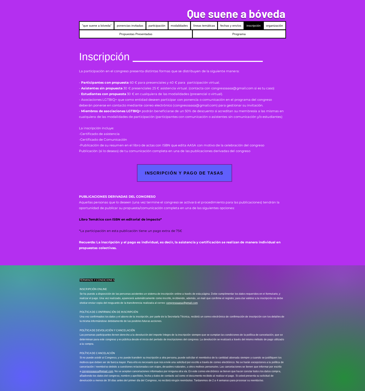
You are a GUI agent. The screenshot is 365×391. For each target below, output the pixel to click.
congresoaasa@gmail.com (232, 88)
